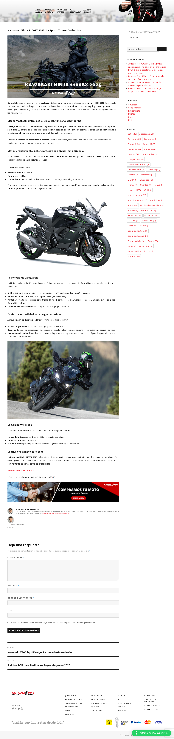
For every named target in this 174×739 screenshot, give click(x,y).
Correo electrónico (21, 598)
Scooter (144, 226)
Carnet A (134, 144)
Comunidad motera (139, 164)
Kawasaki (134, 190)
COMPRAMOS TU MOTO (99, 703)
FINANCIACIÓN (69, 714)
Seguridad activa (138, 231)
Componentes (134, 107)
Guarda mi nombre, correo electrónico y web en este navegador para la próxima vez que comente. (53, 623)
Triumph (134, 256)
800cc (132, 134)
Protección (149, 220)
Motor (132, 205)
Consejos (153, 169)
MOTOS (38, 11)
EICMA (132, 180)
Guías (130, 117)
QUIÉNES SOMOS (71, 696)
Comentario (15, 557)
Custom (133, 174)
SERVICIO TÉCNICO (97, 711)
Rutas (132, 226)
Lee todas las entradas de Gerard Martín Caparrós (55, 513)
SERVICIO (87, 11)
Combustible (149, 154)
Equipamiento (134, 111)
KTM (147, 190)
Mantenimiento (137, 195)
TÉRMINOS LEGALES (150, 696)
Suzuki (153, 241)
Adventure (135, 139)
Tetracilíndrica (136, 251)
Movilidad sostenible (151, 205)
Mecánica (156, 200)
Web (10, 610)
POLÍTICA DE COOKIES (151, 709)
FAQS (119, 699)
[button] (151, 733)
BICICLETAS (121, 707)
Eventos (131, 114)
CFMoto (133, 154)
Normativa (135, 215)
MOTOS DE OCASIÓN (98, 699)
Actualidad (132, 104)
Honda (158, 185)
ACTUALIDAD (122, 696)
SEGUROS (68, 711)
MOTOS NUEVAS (96, 696)
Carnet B (150, 149)
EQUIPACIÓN (95, 707)
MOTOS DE (49, 11)
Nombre (13, 586)
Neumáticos (148, 210)
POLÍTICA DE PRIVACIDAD (152, 705)
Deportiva (147, 174)
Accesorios (146, 134)
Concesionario (136, 169)
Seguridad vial (136, 241)
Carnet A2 (135, 149)
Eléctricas (146, 180)
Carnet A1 (149, 144)
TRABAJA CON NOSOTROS (73, 699)
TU (75, 11)
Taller (132, 246)
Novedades (151, 215)
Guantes (145, 185)
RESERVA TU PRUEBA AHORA (20, 470)
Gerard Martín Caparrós (17, 524)
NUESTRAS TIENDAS (71, 707)
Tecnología (146, 246)
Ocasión (133, 220)
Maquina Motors (137, 200)
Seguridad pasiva (138, 236)
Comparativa (136, 159)
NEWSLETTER (122, 711)
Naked (133, 210)
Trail (151, 251)
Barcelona (150, 139)
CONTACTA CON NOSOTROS (74, 703)
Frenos (132, 185)
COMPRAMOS (61, 11)
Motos (131, 120)
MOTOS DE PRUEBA (124, 703)
